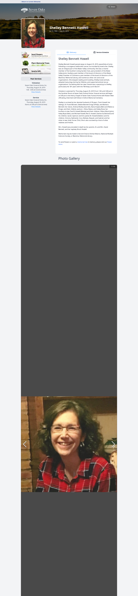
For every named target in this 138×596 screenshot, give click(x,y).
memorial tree (82, 142)
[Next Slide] (113, 444)
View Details (36, 92)
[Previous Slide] (24, 444)
